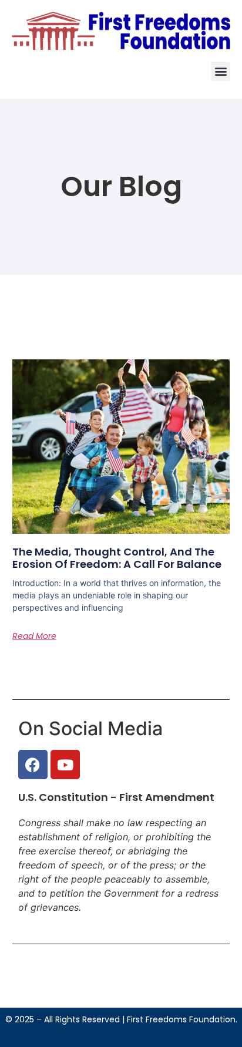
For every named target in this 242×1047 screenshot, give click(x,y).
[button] (220, 71)
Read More (34, 636)
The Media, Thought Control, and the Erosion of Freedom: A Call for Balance (116, 558)
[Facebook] (33, 764)
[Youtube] (65, 764)
